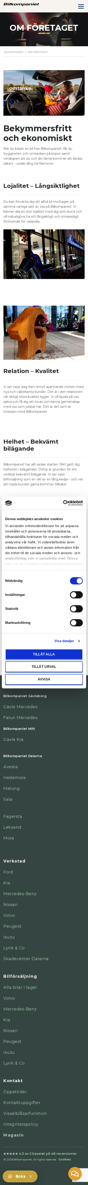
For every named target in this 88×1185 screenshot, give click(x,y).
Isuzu (9, 937)
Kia (6, 883)
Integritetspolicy (20, 1124)
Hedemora (14, 777)
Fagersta (12, 816)
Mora (8, 838)
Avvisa (44, 679)
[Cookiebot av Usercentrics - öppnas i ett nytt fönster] (63, 503)
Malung (11, 788)
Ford (8, 872)
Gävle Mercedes (20, 706)
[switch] (76, 594)
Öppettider (15, 1091)
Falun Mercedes (20, 717)
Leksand (12, 827)
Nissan (10, 904)
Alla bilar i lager (20, 987)
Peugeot (12, 926)
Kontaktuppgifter (21, 1102)
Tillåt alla (44, 654)
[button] (75, 1173)
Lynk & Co (14, 947)
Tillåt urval (44, 667)
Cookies (64, 1159)
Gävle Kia (13, 739)
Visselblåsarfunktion (25, 1113)
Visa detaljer (64, 641)
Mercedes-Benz (20, 893)
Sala (7, 799)
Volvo (9, 915)
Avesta (10, 766)
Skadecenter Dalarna (26, 958)
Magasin (13, 1135)
